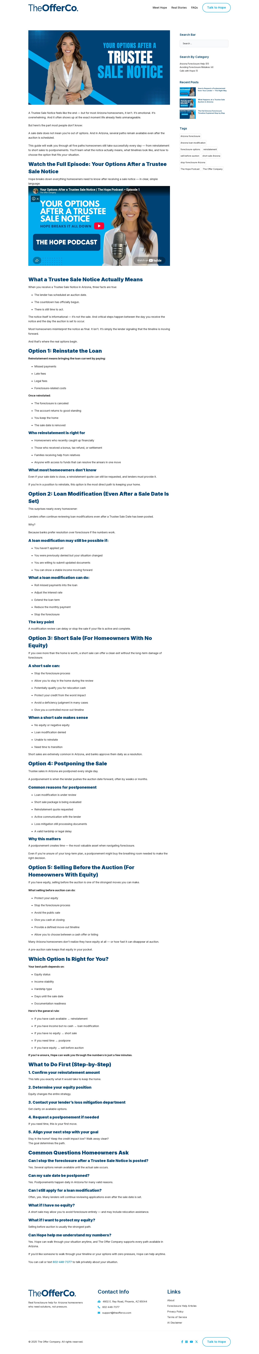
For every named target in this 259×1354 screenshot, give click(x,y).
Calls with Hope (187, 70)
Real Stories (179, 7)
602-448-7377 (62, 1262)
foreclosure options (190, 149)
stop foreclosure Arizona (193, 162)
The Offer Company (213, 169)
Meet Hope (160, 7)
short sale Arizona (211, 156)
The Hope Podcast (190, 169)
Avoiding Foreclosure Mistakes (195, 67)
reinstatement (210, 149)
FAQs (194, 7)
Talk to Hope (216, 7)
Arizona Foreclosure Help (192, 63)
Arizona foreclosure (190, 136)
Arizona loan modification (193, 142)
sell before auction (190, 156)
